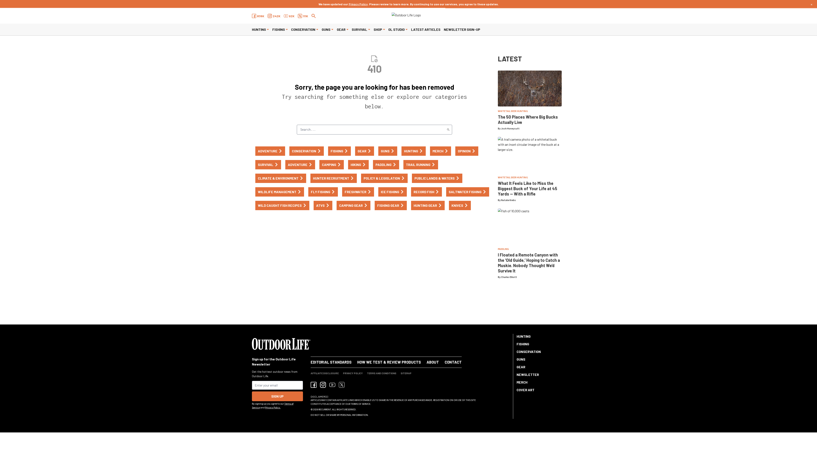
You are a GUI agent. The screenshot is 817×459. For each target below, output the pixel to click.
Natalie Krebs (508, 200)
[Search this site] (313, 16)
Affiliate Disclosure (325, 373)
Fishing (278, 29)
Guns (326, 29)
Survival (359, 29)
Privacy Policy (358, 4)
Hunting (259, 29)
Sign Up (277, 396)
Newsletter (528, 375)
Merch (522, 382)
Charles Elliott (509, 277)
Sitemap (406, 373)
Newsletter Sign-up (462, 29)
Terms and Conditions (381, 373)
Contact (453, 362)
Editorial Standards (331, 362)
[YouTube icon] (332, 385)
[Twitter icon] (342, 385)
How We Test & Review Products (389, 362)
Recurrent (325, 409)
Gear (341, 29)
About (433, 362)
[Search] (448, 129)
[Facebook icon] (314, 385)
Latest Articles (425, 29)
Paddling (503, 249)
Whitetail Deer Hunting (513, 111)
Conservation (303, 29)
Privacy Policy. (273, 407)
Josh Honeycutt (510, 128)
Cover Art (525, 390)
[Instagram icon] (323, 385)
